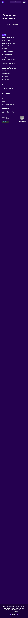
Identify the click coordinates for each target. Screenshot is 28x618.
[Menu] (24, 1)
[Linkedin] (3, 112)
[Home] (3, 2)
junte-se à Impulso (15, 2)
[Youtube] (17, 112)
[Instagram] (8, 112)
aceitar (14, 614)
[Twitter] (13, 112)
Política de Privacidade (16, 610)
